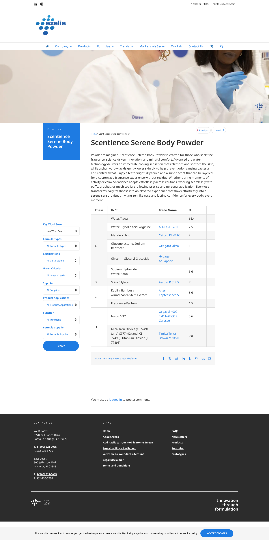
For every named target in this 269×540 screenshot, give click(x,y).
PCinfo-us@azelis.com (224, 3)
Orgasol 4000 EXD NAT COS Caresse (168, 316)
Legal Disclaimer (113, 460)
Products (177, 442)
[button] (221, 46)
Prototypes (179, 454)
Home (94, 133)
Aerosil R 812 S (169, 282)
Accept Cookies (217, 533)
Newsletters (179, 437)
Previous (204, 130)
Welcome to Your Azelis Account (123, 454)
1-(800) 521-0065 (47, 446)
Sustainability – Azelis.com (119, 448)
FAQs (175, 431)
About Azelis (111, 437)
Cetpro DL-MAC (169, 235)
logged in (115, 400)
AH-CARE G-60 (168, 227)
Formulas (178, 448)
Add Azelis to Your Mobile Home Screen (128, 442)
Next (218, 130)
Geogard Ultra (169, 246)
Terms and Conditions (116, 465)
